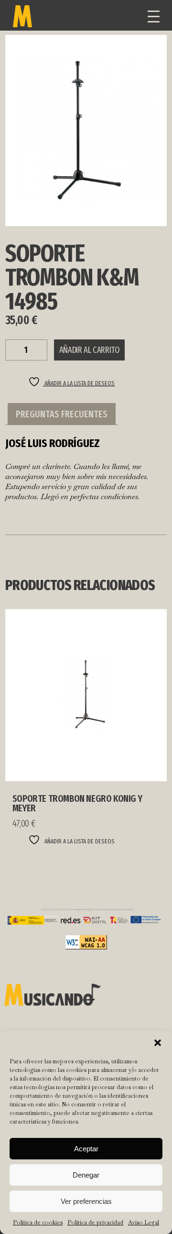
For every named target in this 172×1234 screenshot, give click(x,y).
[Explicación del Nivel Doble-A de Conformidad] (86, 947)
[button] (157, 1043)
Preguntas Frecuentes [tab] (62, 414)
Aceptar (86, 1149)
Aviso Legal (143, 1222)
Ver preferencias (86, 1201)
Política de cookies (38, 1222)
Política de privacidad (95, 1222)
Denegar (86, 1175)
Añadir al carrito (89, 350)
